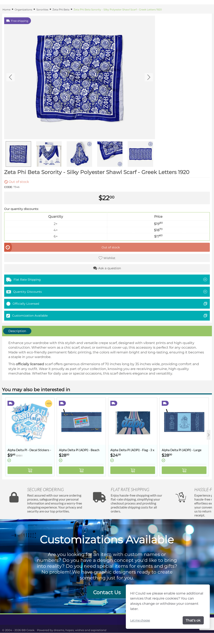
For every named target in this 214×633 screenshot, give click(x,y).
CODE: (8, 187)
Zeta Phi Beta (60, 9)
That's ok (193, 620)
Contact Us (107, 592)
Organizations (23, 9)
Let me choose (140, 620)
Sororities (42, 9)
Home (6, 9)
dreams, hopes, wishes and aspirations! (80, 630)
